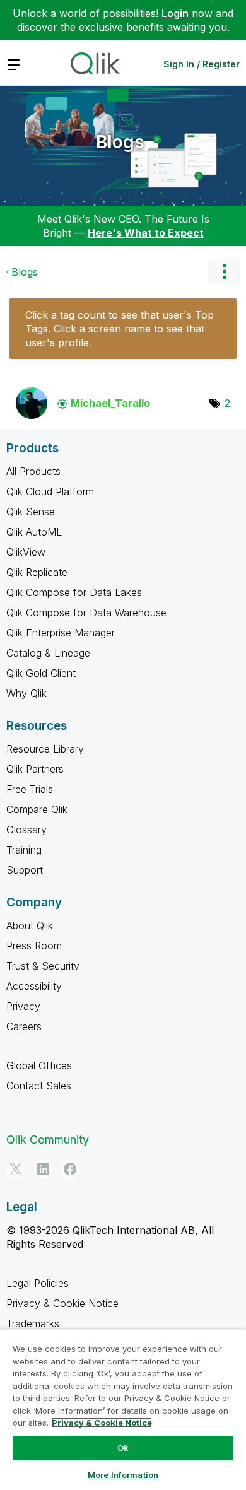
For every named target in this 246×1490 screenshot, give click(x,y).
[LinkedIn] (42, 1168)
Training (24, 849)
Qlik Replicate (36, 572)
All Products (33, 471)
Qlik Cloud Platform (50, 491)
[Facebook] (70, 1168)
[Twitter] (15, 1168)
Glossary (26, 829)
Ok (123, 1448)
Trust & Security (42, 965)
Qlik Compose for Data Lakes (74, 592)
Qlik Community (47, 1139)
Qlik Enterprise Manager (60, 632)
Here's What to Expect (146, 232)
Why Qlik (26, 693)
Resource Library (45, 748)
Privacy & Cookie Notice (62, 1303)
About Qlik (29, 925)
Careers (24, 1026)
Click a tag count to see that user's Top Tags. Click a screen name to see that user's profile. (119, 328)
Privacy (23, 1006)
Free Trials (29, 789)
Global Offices (39, 1065)
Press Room (34, 945)
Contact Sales (38, 1085)
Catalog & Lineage (48, 653)
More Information (123, 1475)
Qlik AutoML (34, 531)
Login (175, 13)
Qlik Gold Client (41, 673)
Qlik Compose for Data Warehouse (86, 612)
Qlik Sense (30, 511)
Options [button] (224, 272)
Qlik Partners (35, 769)
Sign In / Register (201, 64)
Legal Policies (37, 1283)
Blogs (120, 142)
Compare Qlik (36, 809)
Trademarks (32, 1323)
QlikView (25, 552)
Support (24, 870)
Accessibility (34, 986)
